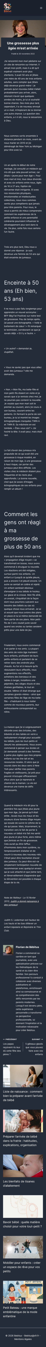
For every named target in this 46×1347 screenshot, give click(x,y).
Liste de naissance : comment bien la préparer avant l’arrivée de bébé (23, 1096)
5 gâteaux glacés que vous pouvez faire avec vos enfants (34, 1047)
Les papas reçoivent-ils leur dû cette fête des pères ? (12, 1047)
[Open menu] (41, 8)
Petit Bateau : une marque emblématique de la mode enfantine (20, 1312)
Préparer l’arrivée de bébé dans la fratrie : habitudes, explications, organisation (20, 1141)
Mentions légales (23, 1339)
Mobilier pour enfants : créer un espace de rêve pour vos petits (22, 1267)
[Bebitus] (7, 8)
